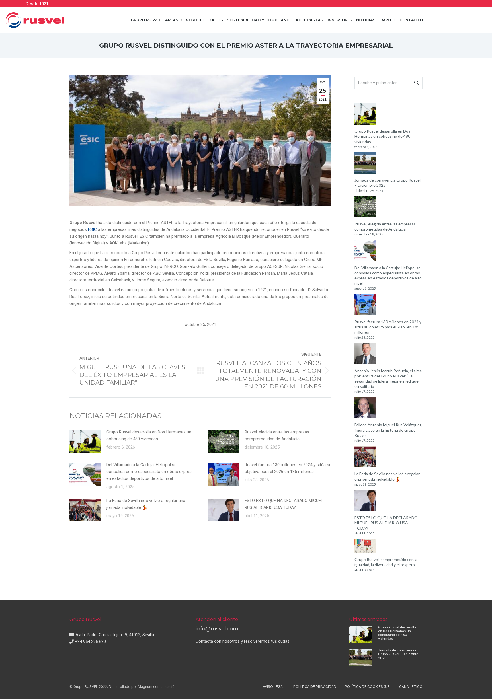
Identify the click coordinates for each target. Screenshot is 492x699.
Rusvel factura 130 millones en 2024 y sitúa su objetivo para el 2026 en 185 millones (288, 468)
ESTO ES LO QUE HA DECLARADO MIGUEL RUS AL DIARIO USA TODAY (284, 504)
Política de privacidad (314, 686)
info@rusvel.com (217, 629)
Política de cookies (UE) (368, 686)
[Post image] (85, 441)
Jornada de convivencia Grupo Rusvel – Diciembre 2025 (387, 183)
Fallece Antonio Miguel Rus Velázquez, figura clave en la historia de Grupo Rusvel (388, 429)
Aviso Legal (274, 686)
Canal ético (411, 686)
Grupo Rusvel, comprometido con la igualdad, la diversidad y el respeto (385, 562)
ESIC (92, 229)
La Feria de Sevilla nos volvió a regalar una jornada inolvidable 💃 (145, 504)
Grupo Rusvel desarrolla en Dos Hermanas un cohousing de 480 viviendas (148, 435)
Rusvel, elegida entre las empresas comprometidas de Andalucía (277, 435)
